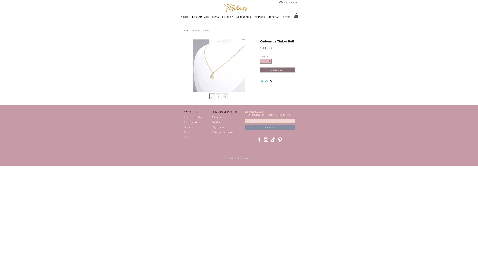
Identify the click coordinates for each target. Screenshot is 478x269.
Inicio (185, 30)
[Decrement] (262, 61)
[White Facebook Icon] (259, 140)
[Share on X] (271, 81)
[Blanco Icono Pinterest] (280, 140)
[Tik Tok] (273, 140)
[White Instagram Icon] (266, 140)
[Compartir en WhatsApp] (266, 81)
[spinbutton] (266, 61)
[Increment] (269, 61)
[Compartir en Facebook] (261, 81)
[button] (296, 15)
